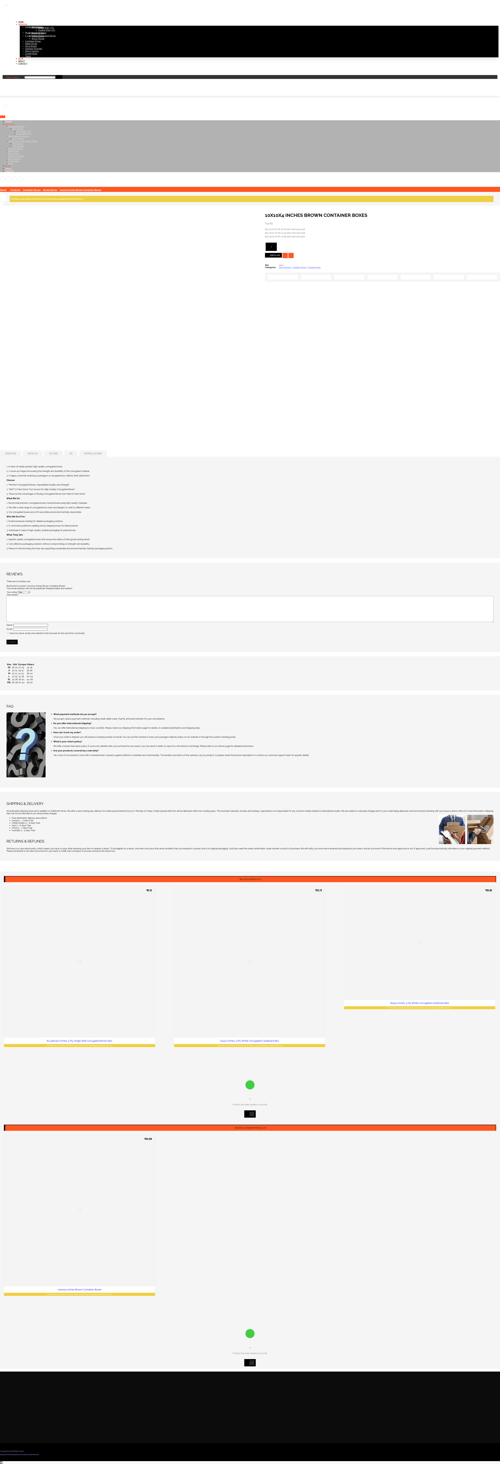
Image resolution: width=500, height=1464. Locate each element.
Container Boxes (299, 267)
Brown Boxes (285, 267)
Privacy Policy (12, 1437)
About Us (9, 1432)
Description (10, 453)
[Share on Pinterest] (349, 277)
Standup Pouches (13, 1417)
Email (10, 629)
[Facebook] (2, 179)
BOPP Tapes (11, 1424)
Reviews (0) (32, 453)
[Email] (20, 179)
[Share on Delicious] (415, 277)
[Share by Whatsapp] (449, 277)
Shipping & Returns (93, 453)
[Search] (59, 77)
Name (10, 625)
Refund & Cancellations (16, 1442)
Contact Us (10, 1435)
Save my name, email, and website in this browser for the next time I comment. (47, 633)
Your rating (12, 592)
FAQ (71, 453)
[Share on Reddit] (382, 277)
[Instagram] (8, 179)
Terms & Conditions (14, 1440)
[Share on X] (316, 277)
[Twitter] (14, 179)
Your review (13, 595)
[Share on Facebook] (283, 277)
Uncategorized (313, 267)
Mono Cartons (12, 1419)
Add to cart (275, 255)
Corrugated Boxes (14, 1414)
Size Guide (53, 453)
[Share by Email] (482, 277)
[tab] (10, 453)
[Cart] (1, 94)
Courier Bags (11, 1422)
